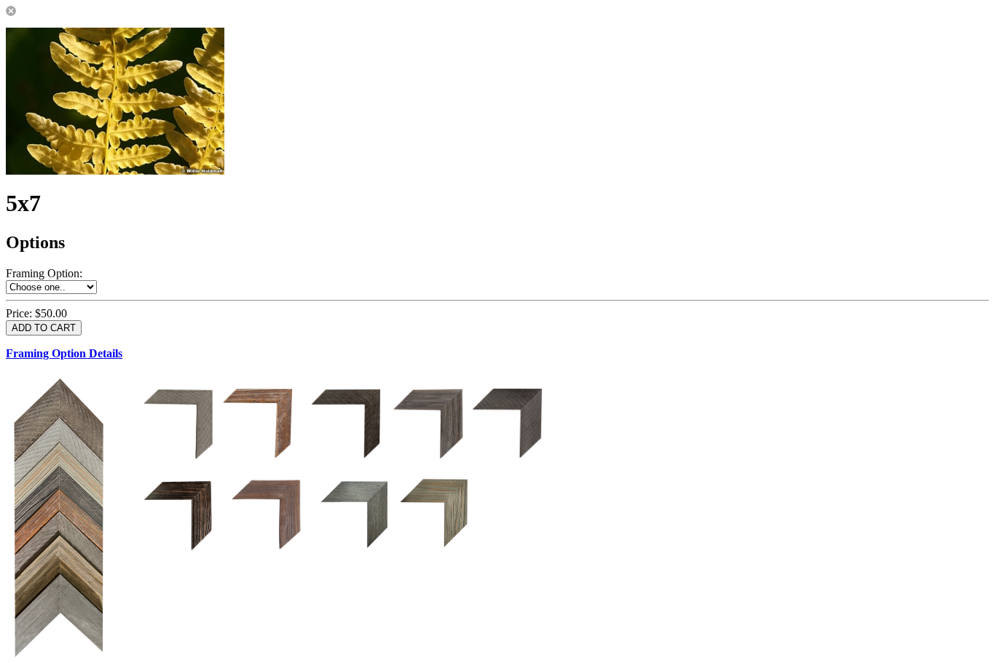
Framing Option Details (64, 353)
